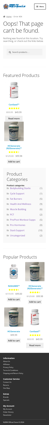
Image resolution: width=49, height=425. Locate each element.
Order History (8, 412)
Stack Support (17, 230)
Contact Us (7, 382)
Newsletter (7, 415)
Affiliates (6, 364)
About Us (6, 361)
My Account (7, 409)
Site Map (6, 388)
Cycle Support (17, 193)
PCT (12, 214)
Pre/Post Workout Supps (23, 219)
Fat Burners (16, 198)
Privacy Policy (8, 367)
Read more (14, 118)
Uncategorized (17, 235)
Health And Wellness (20, 204)
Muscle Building (18, 209)
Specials (6, 400)
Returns (6, 385)
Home (9, 16)
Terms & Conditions (10, 370)
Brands (6, 397)
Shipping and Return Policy (13, 373)
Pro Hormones (17, 225)
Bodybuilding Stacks (20, 188)
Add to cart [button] (14, 161)
